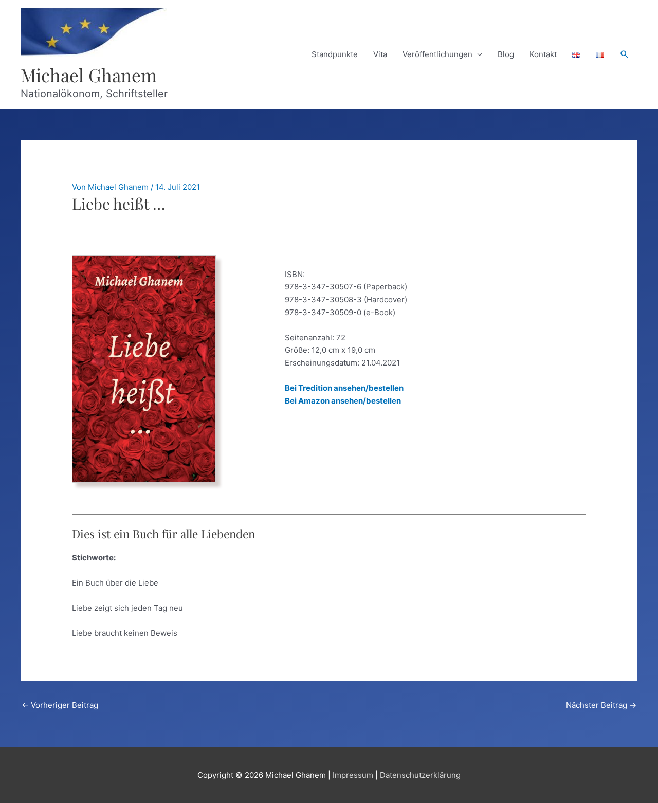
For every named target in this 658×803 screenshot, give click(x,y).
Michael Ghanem (89, 75)
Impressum (353, 775)
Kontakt (543, 54)
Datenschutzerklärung (420, 775)
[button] (624, 54)
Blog (506, 54)
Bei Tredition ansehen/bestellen (344, 388)
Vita (380, 54)
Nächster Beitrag (601, 705)
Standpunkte (335, 54)
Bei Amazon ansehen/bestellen (343, 401)
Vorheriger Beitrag (60, 705)
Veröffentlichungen (437, 54)
